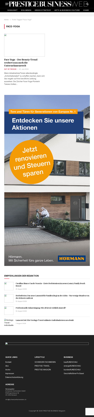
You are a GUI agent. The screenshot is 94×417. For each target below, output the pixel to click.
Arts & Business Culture (67, 10)
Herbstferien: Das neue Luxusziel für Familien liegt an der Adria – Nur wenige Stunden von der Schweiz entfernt (52, 297)
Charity (87, 10)
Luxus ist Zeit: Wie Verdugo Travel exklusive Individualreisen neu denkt (45, 320)
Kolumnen (26, 10)
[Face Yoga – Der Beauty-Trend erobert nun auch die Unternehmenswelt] (24, 45)
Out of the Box (10, 69)
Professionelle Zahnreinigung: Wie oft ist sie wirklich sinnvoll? (41, 308)
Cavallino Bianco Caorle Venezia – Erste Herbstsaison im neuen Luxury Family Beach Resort (50, 284)
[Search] (87, 4)
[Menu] (7, 4)
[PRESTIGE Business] (48, 4)
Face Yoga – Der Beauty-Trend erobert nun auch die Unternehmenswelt (20, 62)
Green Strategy (43, 10)
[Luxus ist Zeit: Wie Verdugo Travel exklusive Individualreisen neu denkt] (8, 323)
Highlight (12, 10)
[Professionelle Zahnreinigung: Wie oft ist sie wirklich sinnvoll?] (8, 310)
